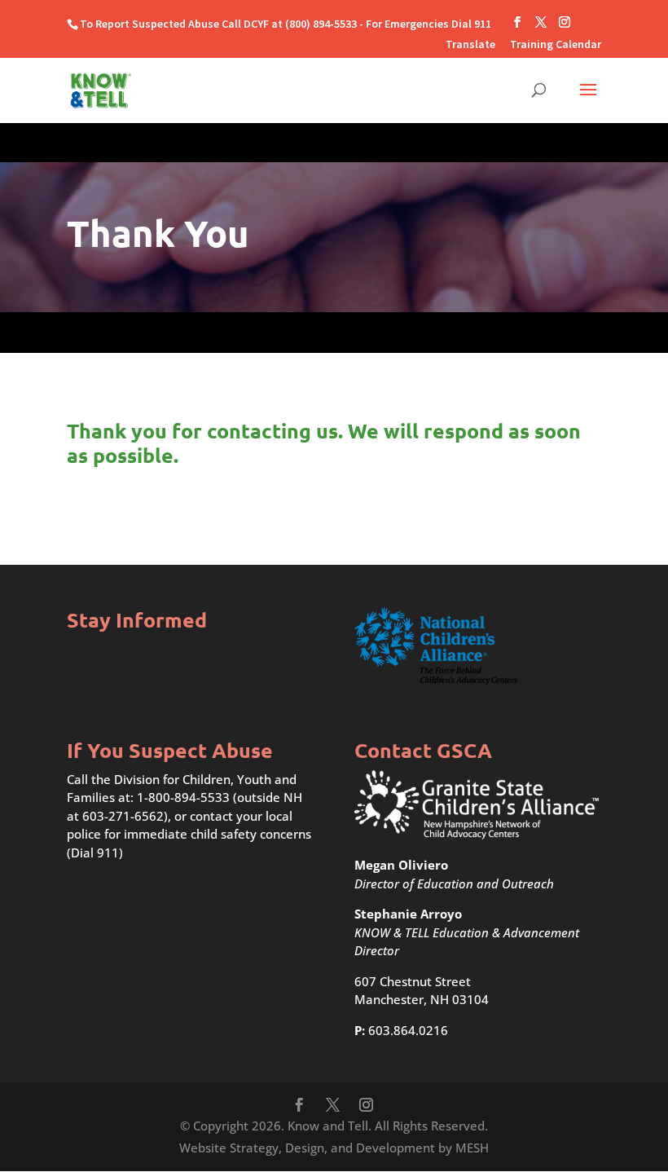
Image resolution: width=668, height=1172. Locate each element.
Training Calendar (555, 44)
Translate (470, 44)
